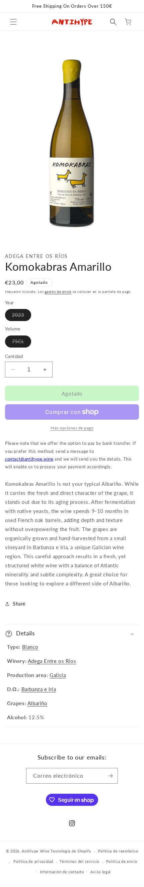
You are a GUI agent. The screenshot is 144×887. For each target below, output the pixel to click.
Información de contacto (62, 872)
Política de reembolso (118, 851)
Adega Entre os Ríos (52, 661)
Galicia (58, 675)
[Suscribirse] (110, 776)
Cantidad (14, 356)
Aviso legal (100, 872)
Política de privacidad (33, 861)
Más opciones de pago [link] (72, 427)
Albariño (37, 703)
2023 (21, 316)
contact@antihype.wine (29, 459)
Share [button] (19, 604)
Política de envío (121, 861)
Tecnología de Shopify (71, 851)
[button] (13, 21)
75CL (21, 343)
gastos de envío (58, 292)
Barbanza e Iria (38, 689)
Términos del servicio (79, 861)
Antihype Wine (35, 851)
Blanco (30, 647)
